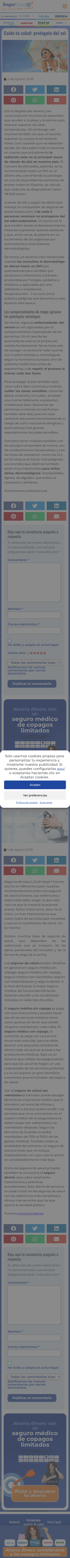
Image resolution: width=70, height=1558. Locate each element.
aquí (61, 768)
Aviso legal (46, 802)
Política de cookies (27, 802)
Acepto (35, 785)
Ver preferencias (35, 795)
